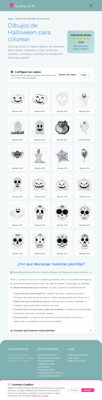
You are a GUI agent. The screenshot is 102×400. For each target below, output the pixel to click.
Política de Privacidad (77, 355)
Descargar (19, 99)
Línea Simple (44, 367)
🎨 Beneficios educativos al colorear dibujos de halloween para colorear (49, 272)
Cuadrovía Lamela (46, 364)
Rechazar (74, 390)
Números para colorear (49, 358)
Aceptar (87, 390)
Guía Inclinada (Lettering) (49, 376)
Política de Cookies (76, 361)
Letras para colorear (47, 355)
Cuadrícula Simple (46, 370)
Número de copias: (68, 74)
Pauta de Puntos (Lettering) (51, 373)
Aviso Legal (72, 358)
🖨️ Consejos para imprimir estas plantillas (32, 330)
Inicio (10, 18)
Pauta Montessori (46, 361)
